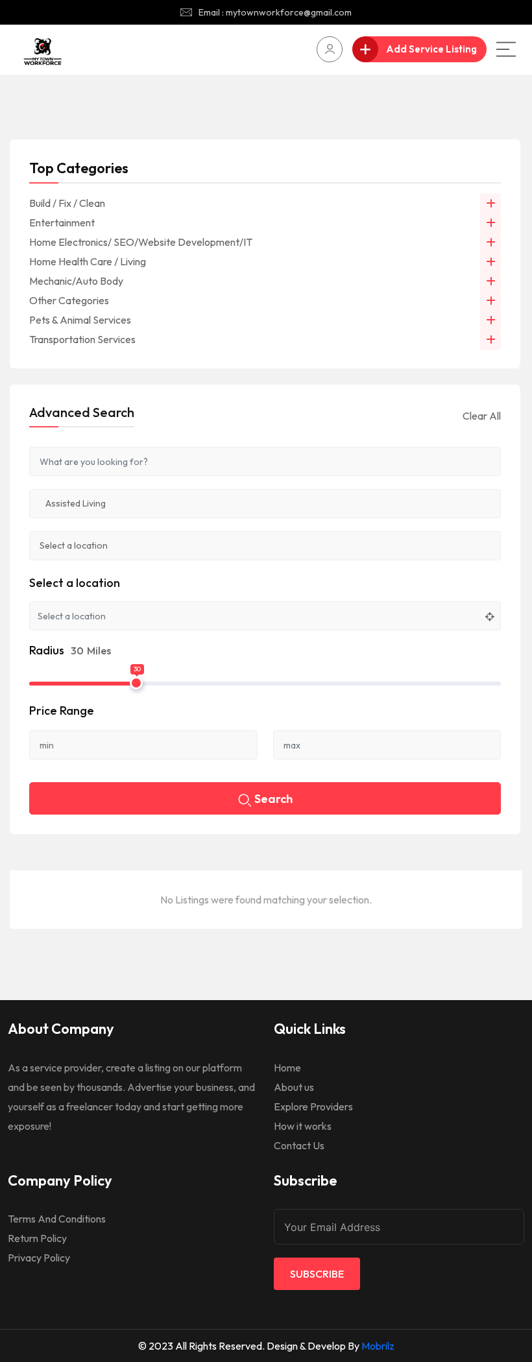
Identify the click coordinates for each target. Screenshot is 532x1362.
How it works (303, 1125)
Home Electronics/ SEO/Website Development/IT (140, 241)
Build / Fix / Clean (67, 203)
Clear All (482, 415)
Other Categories (69, 300)
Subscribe (317, 1273)
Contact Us (299, 1145)
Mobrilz (377, 1345)
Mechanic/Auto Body (76, 280)
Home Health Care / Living (87, 261)
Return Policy (37, 1238)
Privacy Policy (39, 1257)
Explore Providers (313, 1106)
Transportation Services (82, 339)
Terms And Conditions (57, 1218)
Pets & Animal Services (80, 319)
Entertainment (62, 222)
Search (273, 798)
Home (287, 1067)
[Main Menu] (506, 49)
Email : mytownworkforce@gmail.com (275, 12)
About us (294, 1087)
